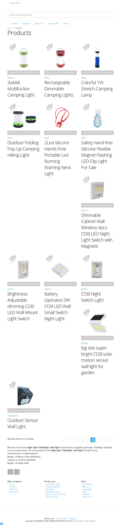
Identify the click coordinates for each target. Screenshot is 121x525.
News (84, 491)
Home (14, 23)
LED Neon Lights (52, 484)
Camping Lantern (52, 491)
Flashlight (49, 489)
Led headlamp (51, 496)
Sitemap (93, 521)
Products (26, 23)
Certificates (87, 484)
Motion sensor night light (55, 494)
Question (86, 494)
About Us (39, 23)
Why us (85, 486)
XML (87, 521)
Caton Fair (86, 496)
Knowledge (87, 489)
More (65, 23)
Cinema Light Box (53, 486)
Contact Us (53, 23)
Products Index (78, 521)
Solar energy (61, 518)
